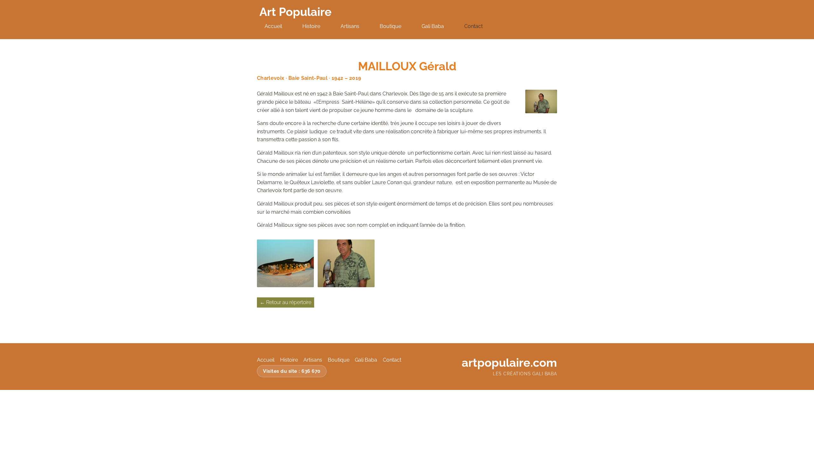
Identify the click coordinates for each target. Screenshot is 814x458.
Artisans (350, 26)
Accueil (273, 26)
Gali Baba (433, 26)
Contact (473, 26)
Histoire (311, 26)
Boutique (390, 26)
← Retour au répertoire (285, 302)
